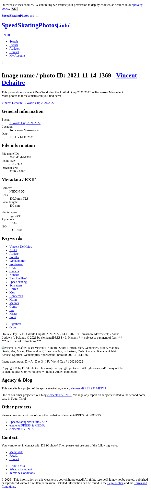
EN (4, 34)
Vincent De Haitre (20, 246)
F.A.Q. (13, 455)
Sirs (11, 310)
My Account (17, 55)
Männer (14, 303)
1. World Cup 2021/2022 (38, 103)
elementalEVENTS (59, 395)
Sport (12, 317)
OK (14, 8)
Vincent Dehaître (12, 103)
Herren (13, 289)
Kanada (14, 274)
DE (9, 34)
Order (13, 327)
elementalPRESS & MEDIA (89, 388)
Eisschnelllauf (18, 278)
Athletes (14, 48)
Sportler (14, 257)
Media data (16, 452)
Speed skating (18, 282)
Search (13, 41)
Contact (14, 52)
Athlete (13, 253)
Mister (13, 313)
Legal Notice (115, 483)
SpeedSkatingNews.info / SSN (28, 422)
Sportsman (16, 264)
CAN (12, 267)
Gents (13, 306)
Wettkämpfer (17, 260)
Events (13, 45)
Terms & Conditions (22, 473)
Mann (13, 299)
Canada (14, 271)
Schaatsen (15, 285)
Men (12, 292)
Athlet (13, 250)
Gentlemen (16, 296)
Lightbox (15, 323)
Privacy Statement (20, 469)
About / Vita (17, 465)
